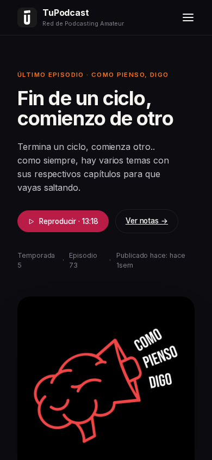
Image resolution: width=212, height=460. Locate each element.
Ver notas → (147, 220)
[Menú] (188, 17)
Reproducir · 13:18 (68, 221)
